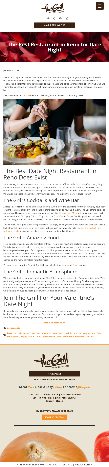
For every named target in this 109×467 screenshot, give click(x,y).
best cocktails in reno (18, 333)
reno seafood (49, 336)
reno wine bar (64, 336)
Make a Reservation (55, 25)
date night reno (87, 333)
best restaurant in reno (44, 333)
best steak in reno (67, 333)
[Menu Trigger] (100, 6)
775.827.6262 (54, 374)
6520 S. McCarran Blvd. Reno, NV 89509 (54, 379)
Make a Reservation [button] (54, 322)
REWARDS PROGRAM (54, 417)
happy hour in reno (30, 336)
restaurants (13, 327)
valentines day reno (83, 336)
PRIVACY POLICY (83, 464)
